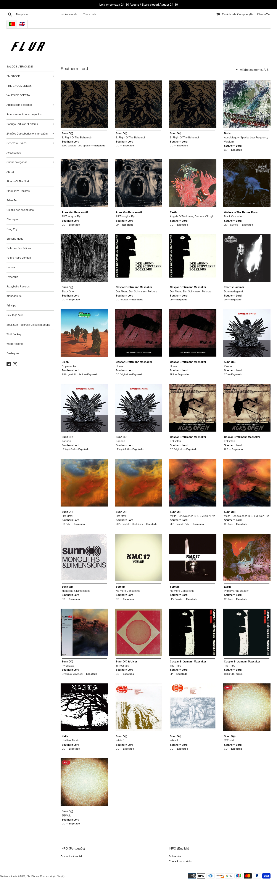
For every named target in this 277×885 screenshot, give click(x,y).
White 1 (120, 740)
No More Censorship (128, 590)
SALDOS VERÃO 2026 (20, 66)
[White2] (192, 707)
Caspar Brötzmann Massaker (134, 287)
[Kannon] (247, 333)
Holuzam (11, 267)
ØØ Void (229, 740)
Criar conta (89, 14)
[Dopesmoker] (84, 333)
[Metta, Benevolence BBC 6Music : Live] (192, 483)
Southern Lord (70, 141)
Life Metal (67, 516)
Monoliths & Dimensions (76, 590)
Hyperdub (12, 277)
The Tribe (175, 665)
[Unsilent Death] (84, 707)
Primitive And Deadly (236, 590)
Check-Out (264, 14)
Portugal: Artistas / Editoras (30, 124)
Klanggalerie (14, 296)
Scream (121, 586)
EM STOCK (30, 76)
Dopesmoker (69, 366)
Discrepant (12, 219)
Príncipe (11, 305)
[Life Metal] (84, 483)
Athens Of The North (18, 181)
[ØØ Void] (247, 707)
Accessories (13, 152)
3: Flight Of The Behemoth (77, 137)
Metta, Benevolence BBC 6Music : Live (192, 516)
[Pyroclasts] (84, 632)
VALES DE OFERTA (18, 95)
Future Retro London (18, 257)
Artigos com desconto (30, 104)
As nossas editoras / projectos (24, 114)
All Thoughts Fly (71, 216)
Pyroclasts (68, 665)
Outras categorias (30, 162)
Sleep (65, 362)
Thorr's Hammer (234, 287)
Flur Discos (33, 876)
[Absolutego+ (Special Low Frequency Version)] (247, 104)
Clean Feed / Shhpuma (20, 210)
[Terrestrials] (138, 632)
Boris (227, 133)
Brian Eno (12, 200)
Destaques (12, 353)
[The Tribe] (192, 632)
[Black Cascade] (247, 183)
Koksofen (175, 441)
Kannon (228, 366)
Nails (65, 736)
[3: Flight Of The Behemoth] (84, 104)
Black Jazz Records (18, 190)
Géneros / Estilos (30, 143)
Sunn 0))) (67, 586)
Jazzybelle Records (18, 286)
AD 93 (10, 171)
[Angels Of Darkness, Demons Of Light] (192, 183)
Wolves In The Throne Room (241, 212)
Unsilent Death (70, 740)
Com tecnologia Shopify (52, 876)
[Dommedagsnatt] (247, 258)
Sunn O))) (67, 133)
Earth (173, 212)
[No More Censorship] (138, 557)
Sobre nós (175, 856)
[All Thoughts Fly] (84, 183)
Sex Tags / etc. (14, 315)
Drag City (12, 229)
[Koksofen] (192, 408)
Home (119, 366)
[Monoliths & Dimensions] (84, 557)
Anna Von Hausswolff (75, 212)
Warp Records (14, 343)
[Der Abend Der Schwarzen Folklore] (138, 258)
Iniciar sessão (69, 14)
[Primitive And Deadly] (247, 557)
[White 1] (138, 707)
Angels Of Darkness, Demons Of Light (192, 216)
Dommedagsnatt (233, 291)
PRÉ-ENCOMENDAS (19, 85)
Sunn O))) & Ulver (126, 661)
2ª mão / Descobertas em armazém (30, 133)
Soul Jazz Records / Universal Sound (28, 324)
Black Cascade (233, 216)
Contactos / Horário (72, 856)
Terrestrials (122, 665)
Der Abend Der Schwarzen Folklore (136, 291)
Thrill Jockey (13, 334)
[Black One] (84, 258)
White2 (174, 740)
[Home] (138, 333)
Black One (68, 291)
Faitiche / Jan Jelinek (18, 248)
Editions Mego (14, 238)
